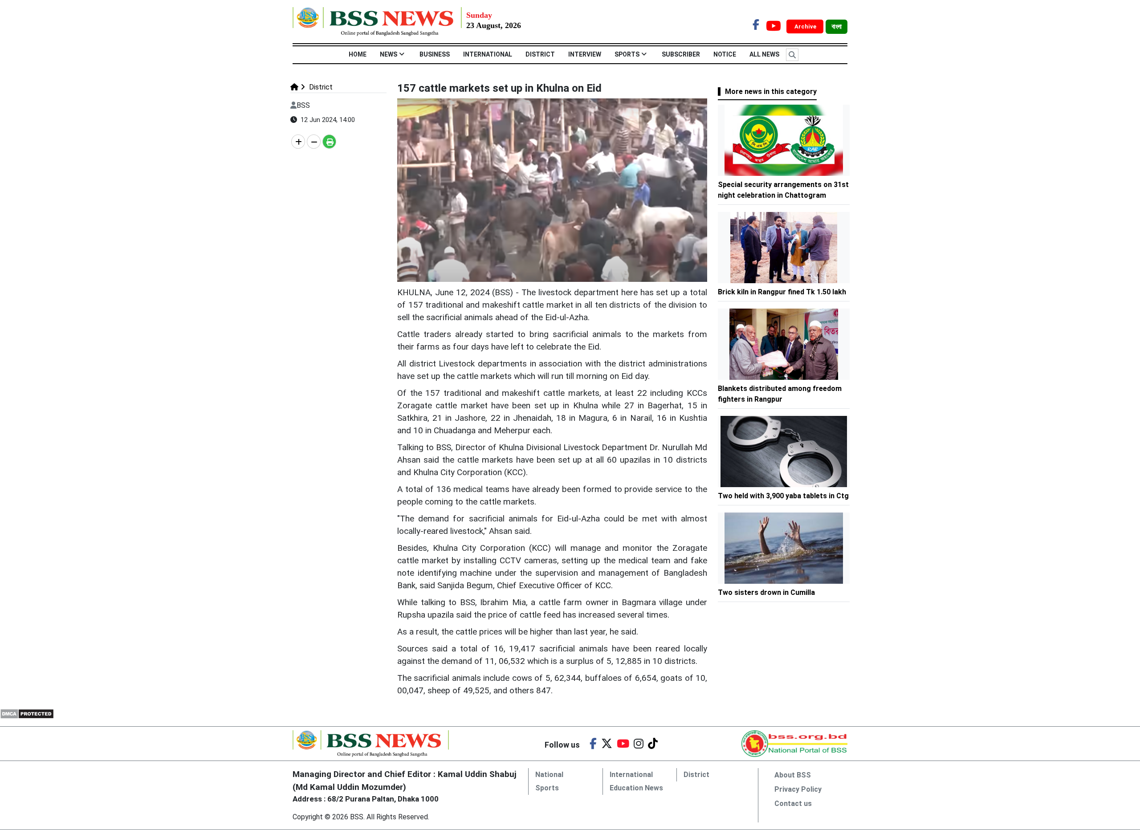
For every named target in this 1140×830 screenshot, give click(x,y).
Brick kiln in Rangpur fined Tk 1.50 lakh (782, 292)
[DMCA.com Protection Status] (27, 713)
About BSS (792, 775)
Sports (627, 54)
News (388, 54)
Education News (636, 788)
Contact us (793, 803)
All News (764, 54)
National (549, 774)
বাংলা (836, 26)
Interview (584, 54)
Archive (806, 26)
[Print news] (329, 141)
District (540, 54)
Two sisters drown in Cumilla (767, 592)
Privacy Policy (798, 789)
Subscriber (681, 54)
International (487, 54)
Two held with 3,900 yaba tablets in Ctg (783, 496)
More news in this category (771, 91)
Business (434, 54)
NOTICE (724, 54)
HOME (357, 54)
